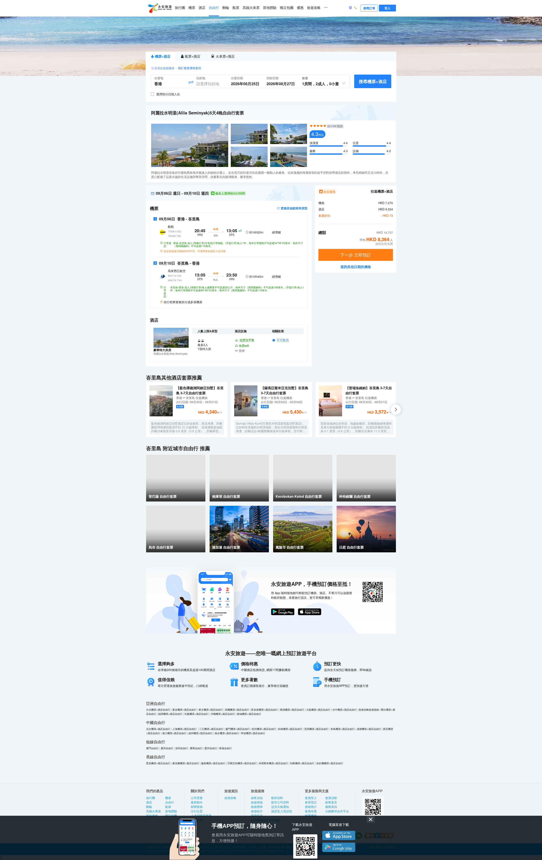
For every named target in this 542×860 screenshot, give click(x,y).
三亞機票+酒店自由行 (211, 729)
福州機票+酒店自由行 (200, 733)
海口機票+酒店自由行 (174, 733)
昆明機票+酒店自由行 (316, 729)
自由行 (214, 8)
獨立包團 (286, 8)
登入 (387, 8)
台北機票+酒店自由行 (158, 709)
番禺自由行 (196, 748)
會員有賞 (311, 811)
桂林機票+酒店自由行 (290, 729)
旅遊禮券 (257, 807)
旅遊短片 (257, 811)
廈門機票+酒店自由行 (237, 729)
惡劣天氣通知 (280, 807)
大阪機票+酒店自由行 (318, 709)
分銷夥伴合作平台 (337, 811)
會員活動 (331, 798)
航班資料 (277, 798)
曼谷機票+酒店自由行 (184, 709)
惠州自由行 (211, 748)
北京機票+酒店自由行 (158, 729)
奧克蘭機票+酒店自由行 (185, 763)
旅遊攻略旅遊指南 (369, 709)
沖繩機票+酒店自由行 (223, 714)
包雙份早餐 (246, 340)
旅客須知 (257, 798)
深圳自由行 (181, 748)
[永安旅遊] (159, 8)
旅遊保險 (257, 802)
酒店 (202, 8)
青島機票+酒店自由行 (342, 729)
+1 (240, 230)
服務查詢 (331, 807)
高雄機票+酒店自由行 (292, 709)
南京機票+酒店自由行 (227, 733)
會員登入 (311, 798)
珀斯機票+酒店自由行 (302, 763)
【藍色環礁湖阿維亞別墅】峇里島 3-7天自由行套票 (200, 390)
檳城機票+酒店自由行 (249, 714)
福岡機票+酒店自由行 (170, 714)
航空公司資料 (280, 802)
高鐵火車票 (251, 8)
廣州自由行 (167, 748)
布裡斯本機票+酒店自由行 (273, 763)
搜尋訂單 (369, 8)
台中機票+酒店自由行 (344, 709)
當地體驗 (270, 8)
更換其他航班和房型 (293, 208)
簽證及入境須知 (281, 811)
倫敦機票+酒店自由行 (213, 763)
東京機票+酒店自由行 (211, 709)
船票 (235, 8)
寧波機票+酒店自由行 (253, 733)
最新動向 (197, 802)
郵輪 (225, 8)
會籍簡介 (311, 807)
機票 (191, 8)
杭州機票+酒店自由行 (264, 729)
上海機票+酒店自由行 (184, 729)
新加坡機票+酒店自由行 (264, 709)
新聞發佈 (197, 807)
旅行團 (180, 8)
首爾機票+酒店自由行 (237, 709)
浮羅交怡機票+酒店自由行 (242, 763)
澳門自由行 (152, 748)
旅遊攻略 (314, 8)
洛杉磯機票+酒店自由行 (329, 763)
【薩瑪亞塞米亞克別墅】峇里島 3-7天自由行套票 (284, 390)
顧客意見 (331, 802)
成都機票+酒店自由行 (369, 729)
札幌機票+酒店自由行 (196, 714)
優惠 (300, 8)
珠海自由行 (225, 748)
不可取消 (283, 340)
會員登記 (311, 802)
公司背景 (197, 798)
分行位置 (197, 811)
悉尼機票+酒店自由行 (158, 763)
